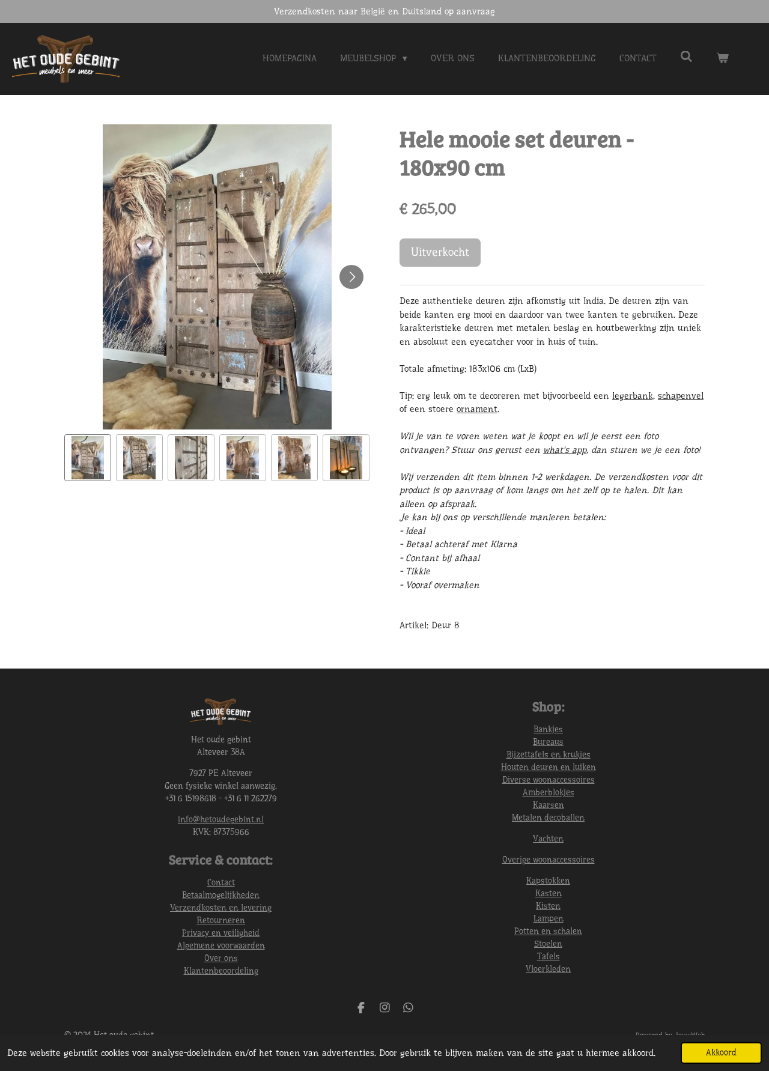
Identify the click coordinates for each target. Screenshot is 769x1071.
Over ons (221, 958)
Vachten (548, 838)
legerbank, (633, 395)
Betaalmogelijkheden (221, 895)
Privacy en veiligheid (221, 933)
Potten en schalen (548, 931)
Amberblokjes (548, 792)
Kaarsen (548, 805)
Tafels (548, 956)
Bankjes (548, 729)
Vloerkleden (548, 969)
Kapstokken (548, 880)
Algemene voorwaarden (221, 945)
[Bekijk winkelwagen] (722, 58)
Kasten (548, 893)
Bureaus (548, 742)
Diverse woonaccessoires (548, 779)
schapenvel (681, 395)
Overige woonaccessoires (548, 859)
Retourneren (220, 920)
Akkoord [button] (721, 1052)
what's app (564, 449)
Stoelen (548, 943)
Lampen (548, 918)
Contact (221, 882)
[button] (87, 457)
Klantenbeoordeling (221, 970)
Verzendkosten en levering (221, 907)
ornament (477, 409)
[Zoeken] (686, 57)
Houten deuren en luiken (548, 767)
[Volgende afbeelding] (351, 277)
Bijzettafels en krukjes (548, 754)
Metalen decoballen (548, 817)
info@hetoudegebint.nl (221, 819)
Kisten (548, 906)
